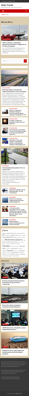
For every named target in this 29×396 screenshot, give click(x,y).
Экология (21, 251)
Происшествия (6, 39)
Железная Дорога (13, 239)
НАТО (19, 242)
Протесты (16, 246)
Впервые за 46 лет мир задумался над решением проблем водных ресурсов (13, 352)
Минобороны (14, 242)
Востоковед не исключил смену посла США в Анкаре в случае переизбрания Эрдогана (17, 132)
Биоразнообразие (21, 233)
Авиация (4, 233)
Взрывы (7, 235)
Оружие (3, 243)
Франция (16, 250)
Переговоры (12, 243)
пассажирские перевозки (7, 255)
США (3, 248)
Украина (10, 251)
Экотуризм (4, 252)
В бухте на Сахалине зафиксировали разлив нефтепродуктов (16, 200)
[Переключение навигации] (3, 11)
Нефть (22, 242)
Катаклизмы (5, 165)
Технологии (20, 248)
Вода (20, 235)
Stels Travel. (7, 5)
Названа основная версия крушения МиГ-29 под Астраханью (17, 191)
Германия (24, 235)
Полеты (12, 246)
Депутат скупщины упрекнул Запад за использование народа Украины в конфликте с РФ (17, 113)
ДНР (15, 237)
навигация (23, 254)
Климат (8, 242)
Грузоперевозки (8, 237)
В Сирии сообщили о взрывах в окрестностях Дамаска (17, 122)
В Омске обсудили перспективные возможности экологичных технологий (13, 282)
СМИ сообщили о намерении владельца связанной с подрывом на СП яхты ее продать (14, 44)
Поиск (25, 61)
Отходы (7, 243)
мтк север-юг (17, 254)
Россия (22, 246)
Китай (3, 242)
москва (12, 254)
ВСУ (3, 235)
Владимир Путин (14, 235)
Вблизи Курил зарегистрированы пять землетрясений (16, 223)
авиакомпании (15, 252)
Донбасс (19, 237)
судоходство (16, 255)
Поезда (6, 246)
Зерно (24, 240)
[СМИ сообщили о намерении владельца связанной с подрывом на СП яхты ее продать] (14, 33)
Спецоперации (14, 248)
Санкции (8, 248)
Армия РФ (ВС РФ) (11, 233)
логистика (8, 254)
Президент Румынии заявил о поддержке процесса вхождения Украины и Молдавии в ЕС (17, 142)
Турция (4, 251)
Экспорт (8, 252)
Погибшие (18, 243)
